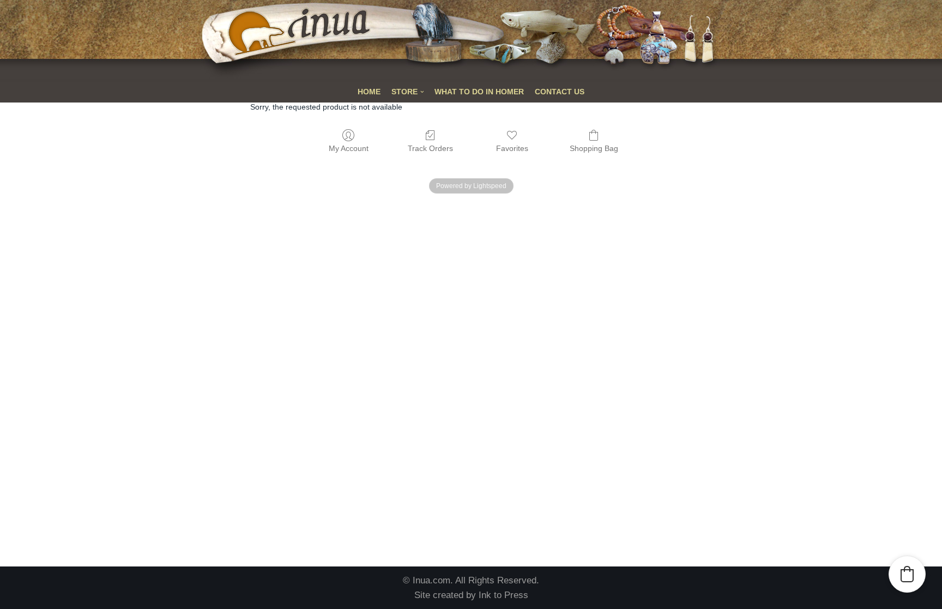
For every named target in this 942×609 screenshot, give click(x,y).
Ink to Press (503, 595)
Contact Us (559, 92)
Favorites (512, 148)
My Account (349, 148)
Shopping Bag (594, 148)
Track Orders (430, 148)
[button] (907, 574)
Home (369, 92)
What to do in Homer (479, 92)
